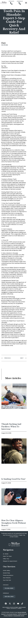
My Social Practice (12, 614)
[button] (26, 3)
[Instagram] (14, 603)
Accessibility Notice (19, 615)
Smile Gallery (6, 570)
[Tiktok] (22, 603)
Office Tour (6, 558)
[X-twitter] (10, 603)
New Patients (7, 577)
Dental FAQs (6, 573)
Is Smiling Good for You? (13, 479)
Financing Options (8, 575)
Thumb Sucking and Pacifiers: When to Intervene (11, 426)
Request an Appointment (10, 561)
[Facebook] (6, 603)
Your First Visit (7, 580)
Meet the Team (7, 556)
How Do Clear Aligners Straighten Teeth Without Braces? (13, 523)
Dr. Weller (5, 554)
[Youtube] (18, 603)
